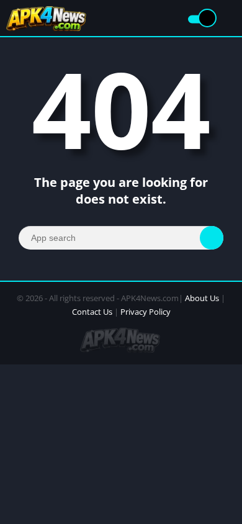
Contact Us (92, 311)
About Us (202, 298)
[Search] (211, 238)
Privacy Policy (145, 311)
